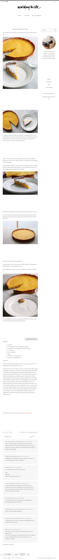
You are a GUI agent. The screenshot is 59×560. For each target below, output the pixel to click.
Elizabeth (7, 467)
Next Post (32, 436)
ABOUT (49, 79)
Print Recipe (31, 339)
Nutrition (26, 15)
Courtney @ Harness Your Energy (13, 441)
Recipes (19, 15)
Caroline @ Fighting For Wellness (13, 509)
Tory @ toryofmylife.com (11, 483)
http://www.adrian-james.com (12, 476)
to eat (16, 413)
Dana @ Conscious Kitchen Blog (13, 518)
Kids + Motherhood (36, 15)
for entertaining (27, 413)
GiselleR (7, 529)
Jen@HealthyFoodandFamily (11, 456)
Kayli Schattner (9, 498)
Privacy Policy (49, 87)
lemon (11, 432)
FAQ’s (49, 84)
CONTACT (49, 81)
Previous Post (8, 436)
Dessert (7, 432)
